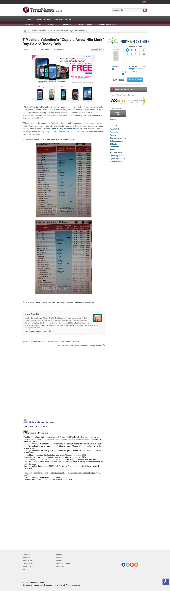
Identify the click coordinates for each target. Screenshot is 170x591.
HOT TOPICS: (29, 24)
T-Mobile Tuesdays (85, 24)
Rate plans (114, 132)
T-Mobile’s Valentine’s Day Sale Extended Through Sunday (80, 345)
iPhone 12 (51, 24)
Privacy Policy (28, 563)
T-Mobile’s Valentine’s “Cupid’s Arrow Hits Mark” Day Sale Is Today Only (63, 41)
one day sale (46, 302)
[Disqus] (64, 449)
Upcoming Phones (63, 19)
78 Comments (58, 49)
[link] (118, 101)
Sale (53, 302)
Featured (113, 126)
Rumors (113, 135)
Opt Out (25, 569)
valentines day (88, 302)
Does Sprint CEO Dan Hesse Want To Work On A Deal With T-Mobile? (51, 342)
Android (113, 119)
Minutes (115, 66)
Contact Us (27, 566)
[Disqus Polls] (63, 384)
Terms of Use (28, 560)
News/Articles (115, 129)
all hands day (35, 302)
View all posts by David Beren (37, 331)
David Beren (44, 49)
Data (111, 123)
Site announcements (118, 138)
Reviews (59, 557)
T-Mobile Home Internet (108, 24)
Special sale (60, 302)
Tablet (112, 149)
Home (28, 19)
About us (26, 557)
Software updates (116, 141)
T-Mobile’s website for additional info (59, 139)
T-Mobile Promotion (74, 302)
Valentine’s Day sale (40, 106)
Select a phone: (116, 48)
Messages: (137, 66)
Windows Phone (116, 161)
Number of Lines (135, 46)
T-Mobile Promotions (114, 145)
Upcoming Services (117, 158)
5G (40, 24)
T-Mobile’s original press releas (64, 128)
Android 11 (67, 24)
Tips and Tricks (116, 152)
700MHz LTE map (43, 19)
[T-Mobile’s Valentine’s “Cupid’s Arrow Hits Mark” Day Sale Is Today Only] (64, 79)
